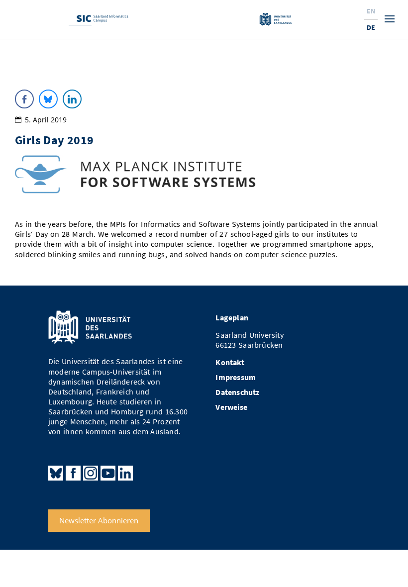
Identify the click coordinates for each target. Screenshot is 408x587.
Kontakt (229, 362)
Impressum (235, 377)
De (371, 27)
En (371, 10)
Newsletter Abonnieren (98, 521)
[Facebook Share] (24, 99)
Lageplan (231, 317)
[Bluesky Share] (48, 99)
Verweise (231, 407)
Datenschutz (237, 392)
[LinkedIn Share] (72, 99)
